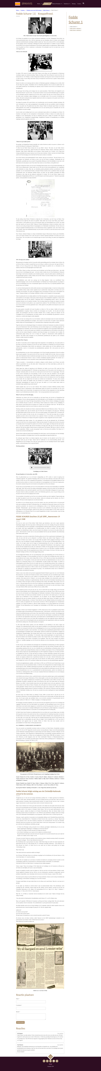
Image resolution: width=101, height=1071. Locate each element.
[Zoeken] (83, 3)
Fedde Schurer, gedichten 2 (75, 30)
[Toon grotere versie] (40, 25)
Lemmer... (23, 10)
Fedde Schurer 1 (46, 10)
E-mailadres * (19, 1005)
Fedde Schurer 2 (54, 10)
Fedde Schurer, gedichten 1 (75, 28)
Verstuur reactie (20, 1022)
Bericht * (18, 1011)
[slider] (40, 467)
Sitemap (50, 1064)
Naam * (17, 998)
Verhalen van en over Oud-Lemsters (34, 10)
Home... (18, 10)
